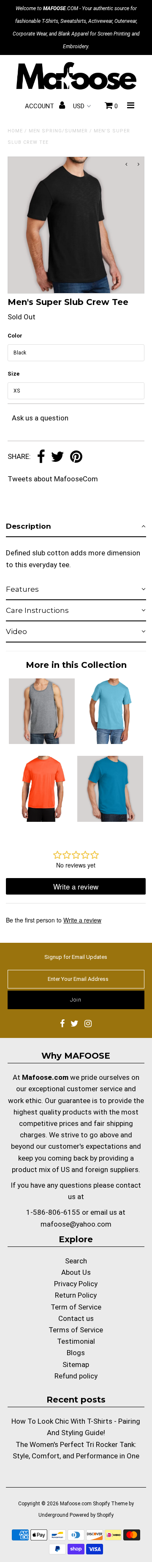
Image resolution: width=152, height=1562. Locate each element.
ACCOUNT (40, 106)
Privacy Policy (76, 1283)
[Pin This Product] (76, 457)
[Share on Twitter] (57, 457)
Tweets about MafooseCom (53, 479)
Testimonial (76, 1341)
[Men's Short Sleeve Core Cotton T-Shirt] (110, 819)
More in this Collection (76, 665)
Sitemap (75, 1364)
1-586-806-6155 (53, 1212)
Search (76, 1261)
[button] (76, 526)
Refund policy (76, 1376)
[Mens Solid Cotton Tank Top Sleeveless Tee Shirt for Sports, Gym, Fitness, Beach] (41, 741)
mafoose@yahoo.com (76, 1224)
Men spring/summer (58, 131)
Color (15, 335)
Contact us (76, 1318)
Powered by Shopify (92, 1515)
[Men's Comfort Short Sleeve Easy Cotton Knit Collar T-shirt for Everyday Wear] (110, 741)
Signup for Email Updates (75, 957)
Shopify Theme (110, 1504)
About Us (76, 1272)
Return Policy (76, 1295)
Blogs (76, 1352)
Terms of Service (76, 1330)
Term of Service (76, 1307)
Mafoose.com (76, 1504)
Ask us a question (40, 418)
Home (15, 131)
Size (13, 374)
